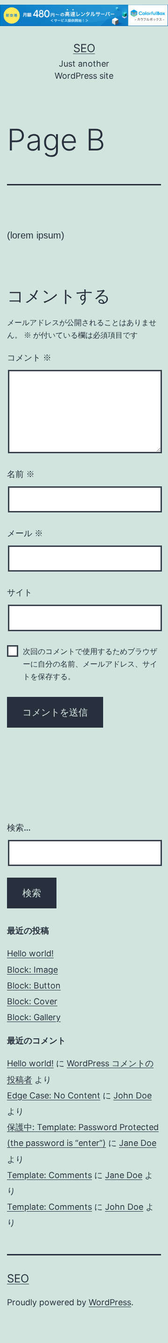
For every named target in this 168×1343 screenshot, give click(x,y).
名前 (21, 474)
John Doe (132, 1095)
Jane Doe (137, 1143)
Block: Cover (32, 1001)
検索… (19, 827)
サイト (19, 592)
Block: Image (32, 970)
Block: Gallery (34, 1017)
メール (25, 533)
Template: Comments (49, 1175)
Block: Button (34, 985)
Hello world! (30, 953)
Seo (84, 48)
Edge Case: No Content (53, 1095)
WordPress (110, 1302)
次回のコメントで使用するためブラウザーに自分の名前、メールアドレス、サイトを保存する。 (90, 664)
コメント (29, 357)
